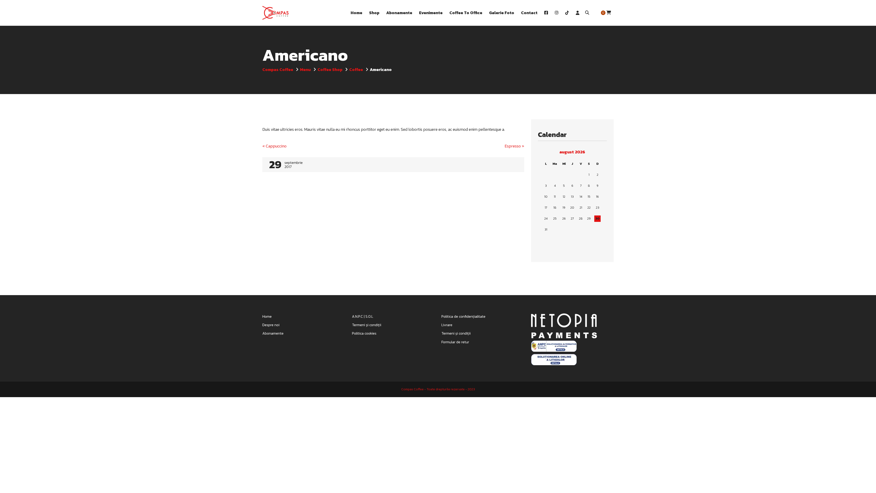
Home (267, 316)
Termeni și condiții (366, 325)
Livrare (446, 325)
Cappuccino (274, 146)
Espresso (514, 146)
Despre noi (270, 325)
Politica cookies (364, 333)
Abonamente (273, 333)
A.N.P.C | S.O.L (362, 316)
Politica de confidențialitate (463, 316)
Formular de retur (455, 342)
